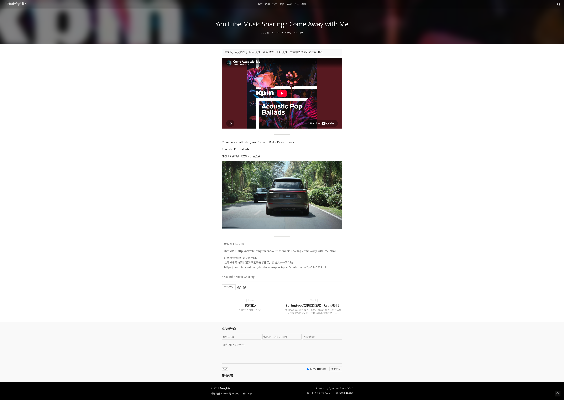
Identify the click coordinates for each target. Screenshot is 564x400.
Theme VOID (346, 388)
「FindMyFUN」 (17, 4)
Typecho (333, 388)
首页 (260, 4)
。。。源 (265, 32)
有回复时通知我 (318, 369)
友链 (289, 4)
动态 (274, 4)
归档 (282, 4)
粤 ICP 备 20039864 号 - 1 (320, 393)
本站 (338, 393)
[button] (558, 4)
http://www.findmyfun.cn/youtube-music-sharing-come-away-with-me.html (286, 251)
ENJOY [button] (228, 287)
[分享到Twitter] (244, 287)
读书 (267, 4)
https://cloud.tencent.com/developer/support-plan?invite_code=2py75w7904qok (275, 267)
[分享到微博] (238, 287)
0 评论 (288, 32)
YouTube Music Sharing (239, 277)
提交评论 (335, 369)
